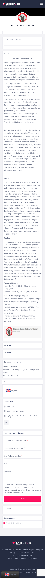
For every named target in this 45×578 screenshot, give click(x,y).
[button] (41, 4)
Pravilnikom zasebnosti (15, 493)
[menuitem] (11, 391)
